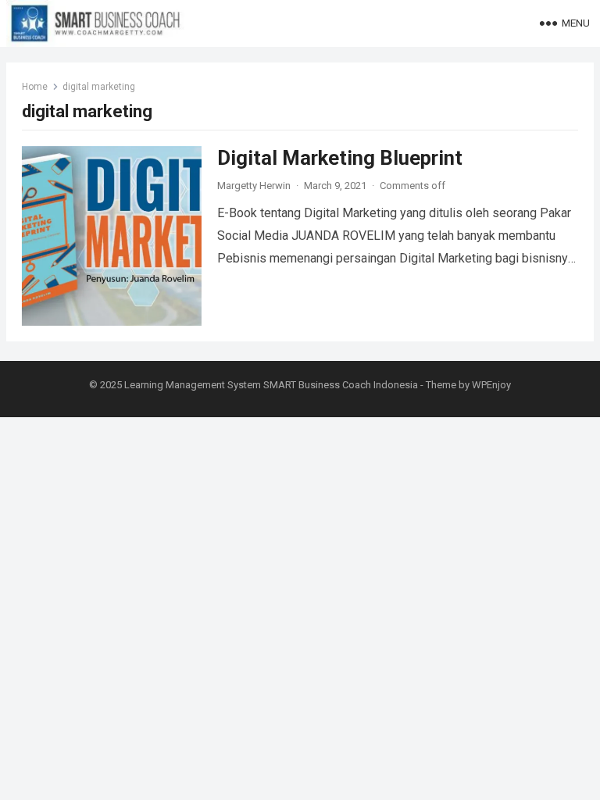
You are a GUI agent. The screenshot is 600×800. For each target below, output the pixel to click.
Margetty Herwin (254, 185)
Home (35, 86)
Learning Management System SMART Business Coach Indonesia (271, 385)
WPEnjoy (491, 385)
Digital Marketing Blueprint (339, 158)
